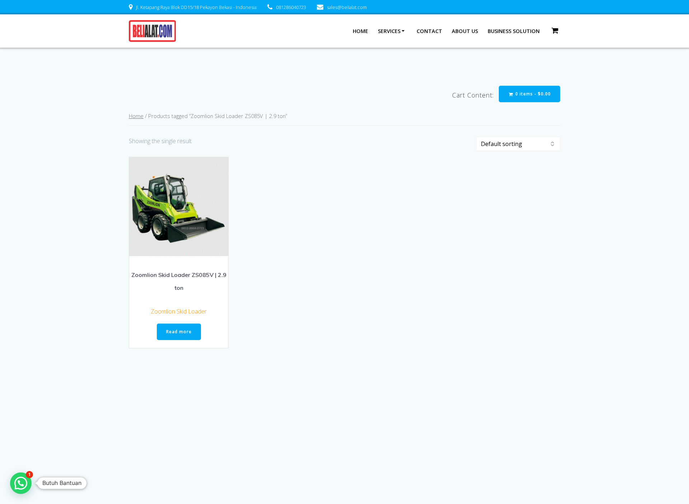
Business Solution (514, 31)
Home (360, 31)
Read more (179, 332)
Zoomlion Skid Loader (179, 311)
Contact (429, 31)
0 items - (532, 94)
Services (389, 31)
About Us (465, 31)
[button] (21, 483)
